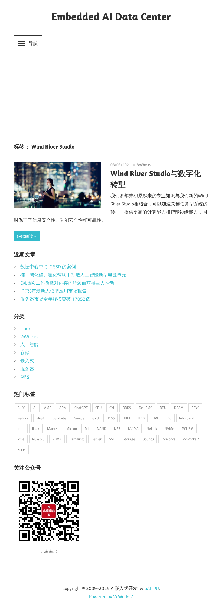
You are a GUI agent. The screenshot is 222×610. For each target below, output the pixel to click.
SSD (112, 439)
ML (87, 428)
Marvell (52, 428)
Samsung (77, 439)
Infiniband (186, 418)
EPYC (195, 407)
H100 (110, 418)
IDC (168, 418)
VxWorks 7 (191, 439)
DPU (163, 407)
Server (97, 439)
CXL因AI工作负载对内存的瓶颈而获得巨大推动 (67, 282)
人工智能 (29, 344)
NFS (117, 428)
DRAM (179, 407)
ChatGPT (81, 407)
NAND (101, 428)
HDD (141, 418)
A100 (21, 407)
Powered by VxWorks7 (111, 596)
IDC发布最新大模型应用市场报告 (53, 290)
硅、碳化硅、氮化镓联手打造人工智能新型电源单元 (73, 274)
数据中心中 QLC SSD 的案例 (48, 266)
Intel (21, 428)
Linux (25, 328)
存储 (25, 352)
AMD (47, 407)
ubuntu (148, 439)
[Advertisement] (111, 93)
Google (79, 418)
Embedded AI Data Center (111, 16)
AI (34, 407)
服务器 (27, 368)
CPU (98, 407)
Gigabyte (59, 418)
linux (35, 428)
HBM (126, 418)
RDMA (57, 439)
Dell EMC (145, 407)
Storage (129, 439)
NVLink (151, 428)
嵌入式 (27, 360)
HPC (155, 418)
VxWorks (144, 164)
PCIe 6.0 (38, 439)
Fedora (23, 418)
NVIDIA (133, 428)
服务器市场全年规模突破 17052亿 (55, 298)
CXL (112, 407)
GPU (95, 418)
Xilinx (21, 449)
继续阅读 (25, 236)
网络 (25, 376)
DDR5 (127, 407)
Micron (71, 428)
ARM (63, 407)
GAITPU (151, 588)
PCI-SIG (187, 428)
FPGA (40, 418)
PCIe (21, 439)
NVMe (169, 428)
